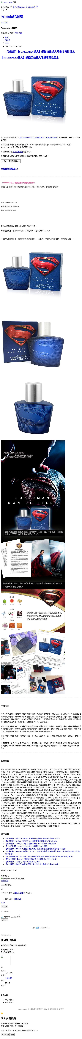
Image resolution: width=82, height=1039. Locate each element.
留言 (21, 893)
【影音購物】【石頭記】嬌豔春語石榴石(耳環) (22, 862)
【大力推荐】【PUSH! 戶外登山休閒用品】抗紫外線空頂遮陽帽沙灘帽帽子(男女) (35, 849)
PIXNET (25, 1009)
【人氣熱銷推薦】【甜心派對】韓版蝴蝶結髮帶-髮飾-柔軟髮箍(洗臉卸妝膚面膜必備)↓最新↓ (39, 856)
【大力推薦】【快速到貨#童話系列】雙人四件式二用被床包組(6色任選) (31, 864)
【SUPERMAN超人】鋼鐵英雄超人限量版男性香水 (30, 57)
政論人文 (17, 899)
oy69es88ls (4, 881)
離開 (12, 1035)
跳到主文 (4, 22)
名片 (7, 43)
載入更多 (4, 907)
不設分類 (18, 33)
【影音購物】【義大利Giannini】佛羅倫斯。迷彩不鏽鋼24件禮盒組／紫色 (32, 838)
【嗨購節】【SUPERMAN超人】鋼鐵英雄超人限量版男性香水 (40, 51)
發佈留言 (4, 920)
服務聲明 (61, 1009)
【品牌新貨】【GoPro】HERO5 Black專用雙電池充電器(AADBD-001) (31, 841)
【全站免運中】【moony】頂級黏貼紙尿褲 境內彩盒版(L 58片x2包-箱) (31, 859)
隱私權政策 (53, 1009)
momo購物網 (18, 152)
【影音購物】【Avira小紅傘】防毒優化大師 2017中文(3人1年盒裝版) (30, 844)
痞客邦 (17, 893)
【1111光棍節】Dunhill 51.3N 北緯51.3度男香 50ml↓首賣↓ (26, 846)
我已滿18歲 (5, 1035)
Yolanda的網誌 (12, 17)
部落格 (7, 40)
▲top (3, 902)
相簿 (7, 37)
